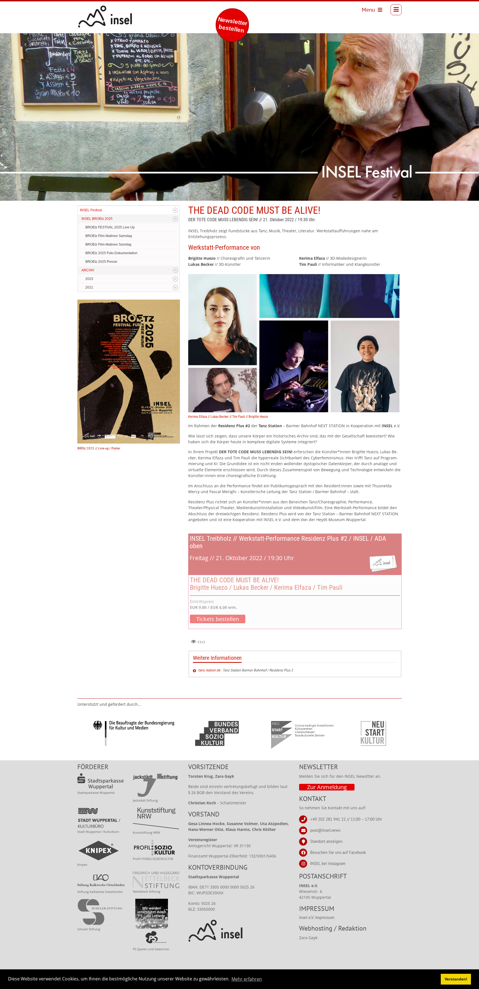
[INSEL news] (92, 10)
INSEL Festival (91, 210)
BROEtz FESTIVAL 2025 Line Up (110, 227)
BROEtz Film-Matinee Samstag (108, 236)
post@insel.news (325, 830)
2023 (89, 279)
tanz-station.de (209, 670)
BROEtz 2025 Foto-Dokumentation (111, 253)
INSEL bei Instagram (327, 863)
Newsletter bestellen (233, 25)
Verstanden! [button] (456, 979)
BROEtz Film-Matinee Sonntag (108, 244)
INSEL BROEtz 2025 (97, 219)
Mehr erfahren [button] (246, 979)
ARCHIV (87, 270)
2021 (89, 287)
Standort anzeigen (326, 841)
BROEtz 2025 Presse (101, 262)
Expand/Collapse (175, 210)
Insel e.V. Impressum (316, 917)
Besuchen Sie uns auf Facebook (338, 852)
